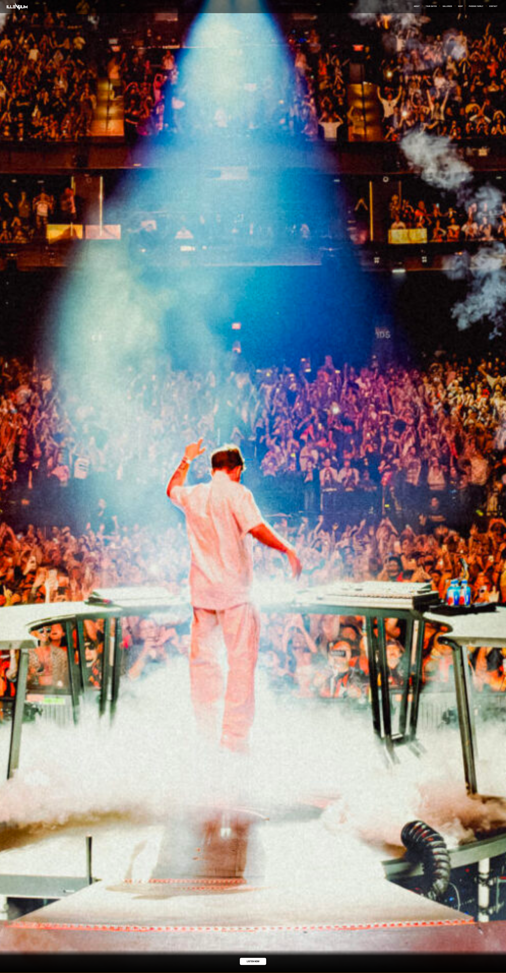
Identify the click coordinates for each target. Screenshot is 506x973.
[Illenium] (13, 7)
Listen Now (253, 961)
